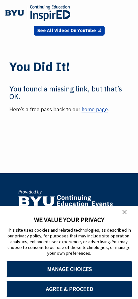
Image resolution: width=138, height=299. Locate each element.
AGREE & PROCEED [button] (69, 289)
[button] (124, 213)
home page (95, 109)
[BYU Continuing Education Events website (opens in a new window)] (65, 198)
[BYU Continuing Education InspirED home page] (37, 13)
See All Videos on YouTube (66, 30)
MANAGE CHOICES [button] (69, 269)
